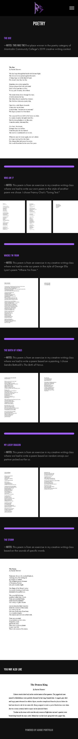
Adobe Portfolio (45, 730)
